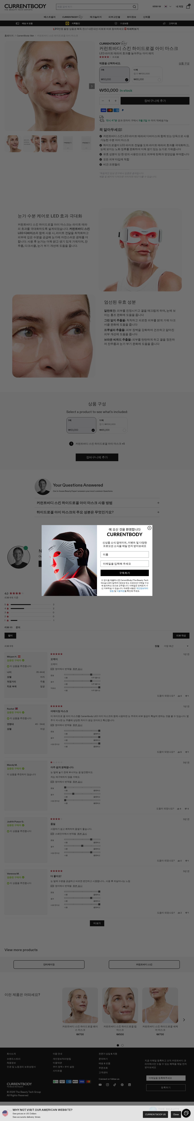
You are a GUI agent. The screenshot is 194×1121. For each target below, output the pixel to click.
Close (176, 1114)
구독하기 (124, 573)
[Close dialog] (149, 528)
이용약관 (121, 591)
